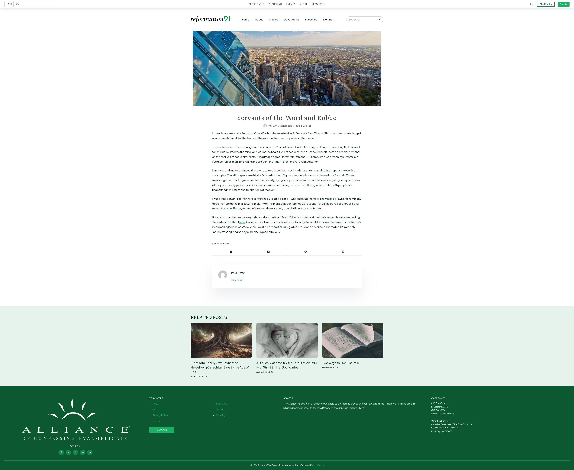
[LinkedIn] (343, 251)
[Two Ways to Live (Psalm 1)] (352, 340)
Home (245, 19)
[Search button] (380, 19)
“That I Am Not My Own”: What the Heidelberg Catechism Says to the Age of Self (220, 367)
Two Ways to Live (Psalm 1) (340, 363)
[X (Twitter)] (268, 251)
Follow (156, 421)
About (303, 4)
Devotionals (291, 19)
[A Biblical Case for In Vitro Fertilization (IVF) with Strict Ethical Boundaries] (287, 340)
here (242, 222)
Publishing (275, 4)
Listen (219, 409)
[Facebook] (231, 251)
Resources (318, 4)
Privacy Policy (160, 415)
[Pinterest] (306, 251)
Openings (221, 415)
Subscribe (311, 19)
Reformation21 (303, 126)
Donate (563, 4)
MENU (9, 4)
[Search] (531, 4)
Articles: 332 (237, 280)
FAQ (155, 409)
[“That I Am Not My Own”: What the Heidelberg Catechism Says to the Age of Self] (221, 340)
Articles (273, 19)
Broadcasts (256, 4)
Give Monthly (546, 4)
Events (290, 4)
